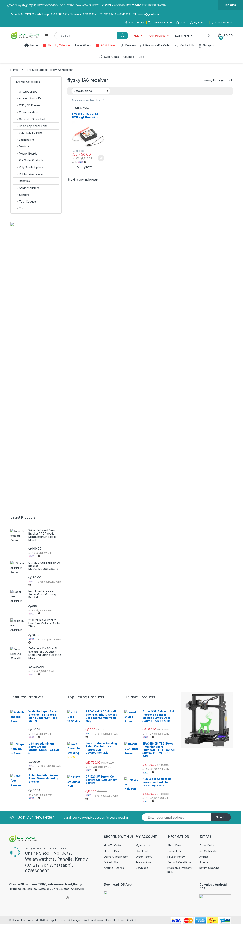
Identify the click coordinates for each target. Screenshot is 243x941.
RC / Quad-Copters (88, 101)
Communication (80, 100)
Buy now (86, 167)
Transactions (143, 862)
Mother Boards (28, 153)
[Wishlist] (208, 35)
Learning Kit (182, 35)
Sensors (24, 194)
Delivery (130, 45)
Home (34, 45)
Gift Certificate (208, 851)
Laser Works (83, 45)
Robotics (24, 180)
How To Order (113, 845)
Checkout (142, 851)
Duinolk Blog (111, 862)
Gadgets (208, 45)
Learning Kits (27, 139)
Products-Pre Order (157, 45)
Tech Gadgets (27, 201)
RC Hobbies (108, 45)
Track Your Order (162, 22)
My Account (201, 22)
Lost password (224, 22)
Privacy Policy (176, 856)
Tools (22, 208)
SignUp (220, 817)
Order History (144, 856)
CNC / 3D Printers (29, 105)
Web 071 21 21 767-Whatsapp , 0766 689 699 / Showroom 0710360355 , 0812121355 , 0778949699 (72, 14)
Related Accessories (31, 174)
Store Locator (137, 22)
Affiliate (203, 856)
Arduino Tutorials (114, 867)
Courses (128, 56)
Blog (141, 56)
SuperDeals (111, 56)
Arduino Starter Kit (30, 98)
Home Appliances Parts (33, 126)
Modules (95, 100)
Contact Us (187, 45)
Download (142, 867)
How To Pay (111, 851)
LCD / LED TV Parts (30, 132)
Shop (183, 22)
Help (137, 35)
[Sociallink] (10, 897)
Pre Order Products (31, 160)
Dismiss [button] (230, 4)
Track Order (206, 845)
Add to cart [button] (101, 158)
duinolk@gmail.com (148, 14)
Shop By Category (59, 45)
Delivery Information (116, 856)
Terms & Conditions (179, 862)
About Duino (174, 845)
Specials (204, 862)
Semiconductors (29, 187)
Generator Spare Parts (33, 119)
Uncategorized (28, 91)
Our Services (157, 35)
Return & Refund (209, 867)
